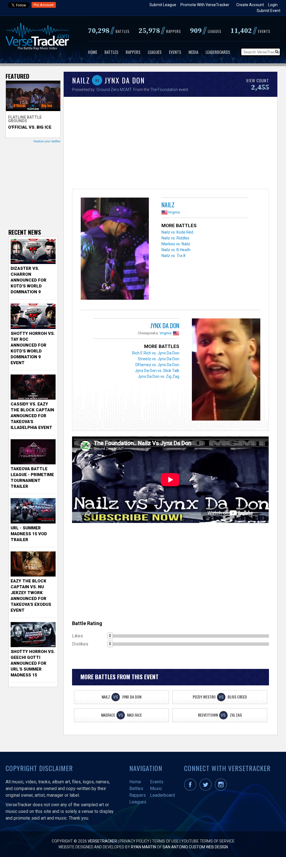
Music (156, 788)
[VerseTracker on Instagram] (222, 789)
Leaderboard (162, 795)
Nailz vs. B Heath (175, 250)
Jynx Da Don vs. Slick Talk (157, 370)
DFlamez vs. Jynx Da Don (157, 365)
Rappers (133, 52)
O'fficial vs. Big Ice (29, 127)
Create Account (250, 5)
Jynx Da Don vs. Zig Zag (158, 376)
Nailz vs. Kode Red (177, 232)
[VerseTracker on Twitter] (206, 789)
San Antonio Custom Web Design (195, 847)
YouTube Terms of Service (208, 841)
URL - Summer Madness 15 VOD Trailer (29, 533)
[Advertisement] (170, 144)
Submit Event (268, 10)
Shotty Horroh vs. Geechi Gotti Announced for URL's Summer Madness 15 (33, 663)
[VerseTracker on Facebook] (191, 789)
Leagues (155, 52)
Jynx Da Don (164, 325)
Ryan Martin (143, 847)
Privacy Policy (134, 841)
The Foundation (164, 89)
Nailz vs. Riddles (175, 238)
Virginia (174, 212)
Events (175, 52)
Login (273, 5)
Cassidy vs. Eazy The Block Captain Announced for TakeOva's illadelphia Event (32, 416)
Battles (111, 52)
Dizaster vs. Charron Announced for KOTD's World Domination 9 (28, 280)
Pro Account (44, 5)
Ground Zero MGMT (114, 89)
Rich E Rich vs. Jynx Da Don (155, 353)
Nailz (168, 204)
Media (193, 52)
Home (92, 52)
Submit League (162, 5)
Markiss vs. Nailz (175, 244)
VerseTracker (102, 841)
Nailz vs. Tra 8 (173, 255)
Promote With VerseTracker (204, 5)
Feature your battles (47, 141)
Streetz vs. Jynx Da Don (158, 359)
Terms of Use (165, 841)
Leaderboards (218, 52)
